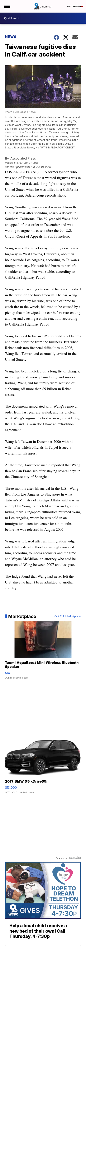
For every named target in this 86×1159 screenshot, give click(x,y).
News (10, 37)
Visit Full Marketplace (67, 616)
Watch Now (74, 6)
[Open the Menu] (7, 6)
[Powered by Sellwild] (75, 857)
